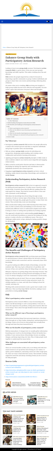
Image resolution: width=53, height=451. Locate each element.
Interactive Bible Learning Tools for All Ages (18, 400)
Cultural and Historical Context (19, 415)
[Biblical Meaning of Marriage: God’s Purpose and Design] (31, 429)
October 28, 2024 (18, 403)
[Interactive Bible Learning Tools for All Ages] (7, 400)
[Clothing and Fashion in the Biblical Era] (7, 429)
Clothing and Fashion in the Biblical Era (17, 429)
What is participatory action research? (19, 128)
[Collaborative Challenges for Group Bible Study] (32, 400)
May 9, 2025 (16, 423)
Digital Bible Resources (11, 54)
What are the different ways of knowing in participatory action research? (25, 130)
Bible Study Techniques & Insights (20, 436)
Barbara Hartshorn (10, 63)
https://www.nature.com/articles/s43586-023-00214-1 (21, 377)
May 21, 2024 (19, 63)
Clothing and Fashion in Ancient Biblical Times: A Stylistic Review (18, 419)
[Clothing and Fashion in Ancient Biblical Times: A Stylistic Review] (7, 419)
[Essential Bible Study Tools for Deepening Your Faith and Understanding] (7, 440)
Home (4, 47)
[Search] (51, 21)
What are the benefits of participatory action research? (23, 133)
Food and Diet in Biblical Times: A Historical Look (42, 419)
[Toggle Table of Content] (44, 119)
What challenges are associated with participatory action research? (27, 135)
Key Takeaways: (14, 121)
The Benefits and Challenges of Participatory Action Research (24, 124)
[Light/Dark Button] (47, 21)
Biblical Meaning (40, 426)
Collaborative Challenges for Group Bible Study (44, 400)
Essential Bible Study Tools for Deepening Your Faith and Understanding (17, 441)
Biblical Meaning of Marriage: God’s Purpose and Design (42, 429)
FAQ (8, 126)
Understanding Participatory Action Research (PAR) (21, 123)
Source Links (10, 137)
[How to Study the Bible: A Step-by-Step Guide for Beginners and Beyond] (31, 440)
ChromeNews (31, 449)
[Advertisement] (26, 36)
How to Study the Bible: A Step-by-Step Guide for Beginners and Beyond (42, 441)
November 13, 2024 (42, 433)
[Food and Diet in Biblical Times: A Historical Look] (31, 419)
